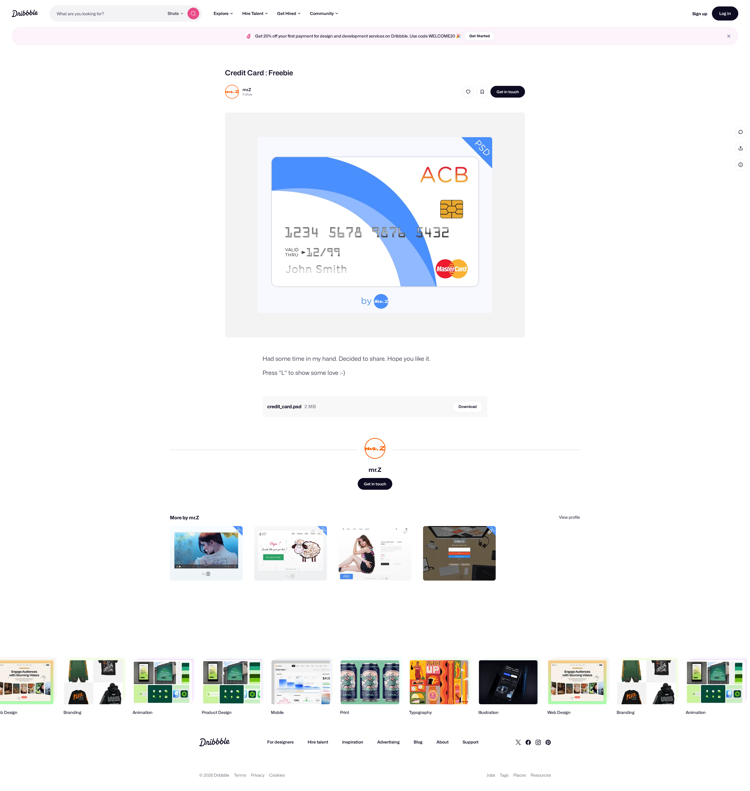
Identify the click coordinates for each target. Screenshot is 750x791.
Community (322, 13)
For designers (280, 741)
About (443, 741)
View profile (569, 517)
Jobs (491, 775)
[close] (728, 36)
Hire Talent (252, 13)
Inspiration (352, 741)
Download (467, 406)
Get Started (479, 36)
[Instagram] (538, 742)
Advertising (388, 741)
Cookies (277, 775)
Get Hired (286, 13)
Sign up (699, 13)
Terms (240, 775)
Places (519, 775)
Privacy (258, 775)
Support (470, 741)
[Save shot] (482, 92)
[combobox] (107, 13)
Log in (725, 13)
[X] (518, 742)
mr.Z (247, 89)
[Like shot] (468, 92)
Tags (504, 775)
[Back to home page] (25, 13)
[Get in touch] (208, 570)
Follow (247, 94)
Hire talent (318, 741)
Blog (418, 741)
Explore (221, 13)
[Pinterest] (548, 742)
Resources (541, 775)
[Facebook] (528, 742)
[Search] (193, 13)
